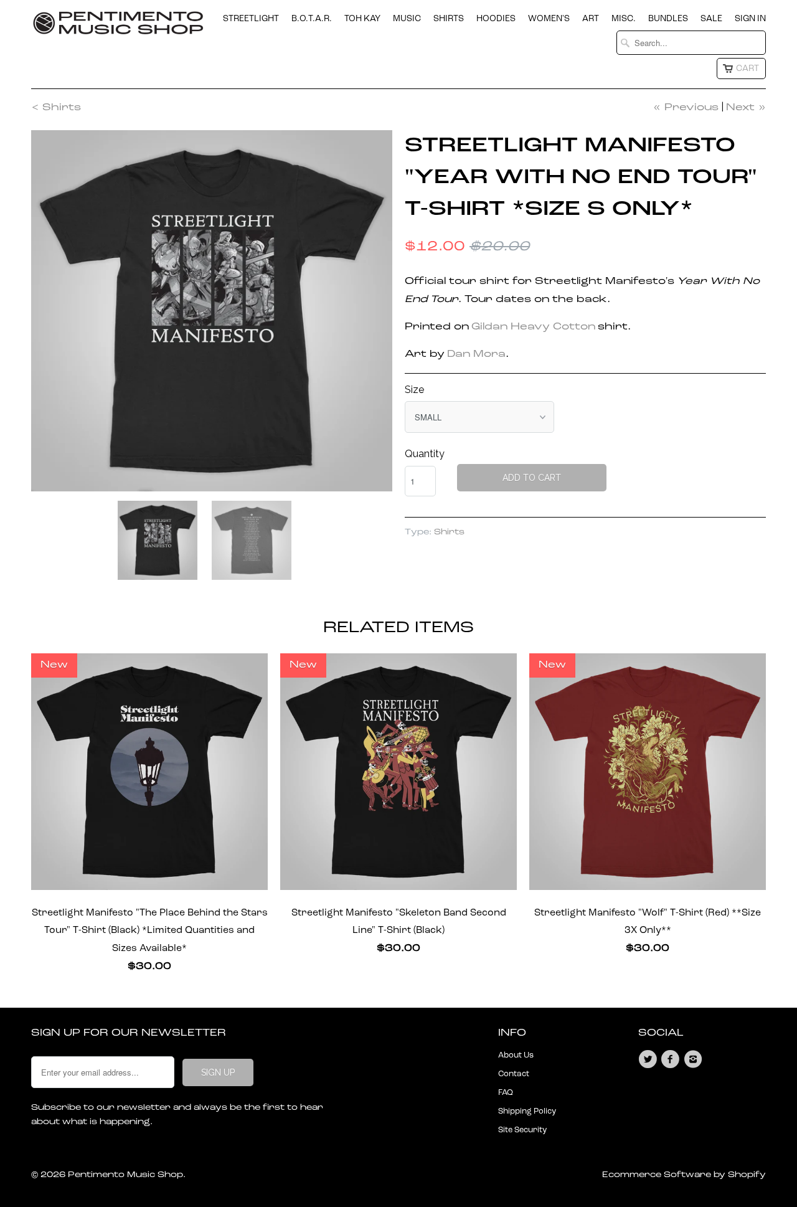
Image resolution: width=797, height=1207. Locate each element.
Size (414, 389)
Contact (513, 1074)
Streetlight (251, 18)
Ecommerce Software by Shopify (684, 1175)
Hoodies (496, 18)
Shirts (448, 18)
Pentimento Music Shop (125, 1175)
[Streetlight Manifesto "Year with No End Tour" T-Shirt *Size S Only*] (211, 310)
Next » (746, 108)
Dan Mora (476, 354)
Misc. (623, 18)
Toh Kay (362, 18)
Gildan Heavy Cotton (533, 327)
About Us (516, 1055)
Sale (711, 18)
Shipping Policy (527, 1111)
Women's (549, 18)
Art (590, 18)
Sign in (750, 18)
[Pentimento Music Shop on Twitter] (649, 1059)
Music (407, 18)
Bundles (668, 18)
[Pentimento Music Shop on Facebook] (672, 1059)
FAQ (505, 1093)
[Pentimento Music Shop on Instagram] (695, 1059)
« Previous (686, 108)
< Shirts (56, 108)
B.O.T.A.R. (311, 18)
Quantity (425, 454)
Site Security (522, 1130)
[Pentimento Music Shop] (118, 28)
